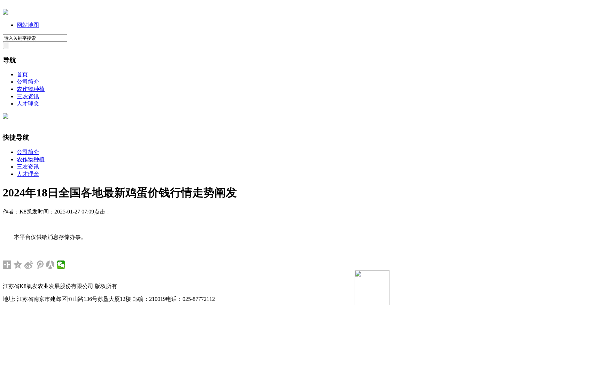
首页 (22, 74)
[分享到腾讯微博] (39, 264)
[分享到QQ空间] (18, 264)
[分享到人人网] (50, 264)
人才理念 (28, 104)
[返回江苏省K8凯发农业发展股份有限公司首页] (5, 13)
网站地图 (28, 25)
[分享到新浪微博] (28, 264)
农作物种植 (31, 89)
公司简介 (28, 82)
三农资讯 (28, 96)
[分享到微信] (61, 264)
